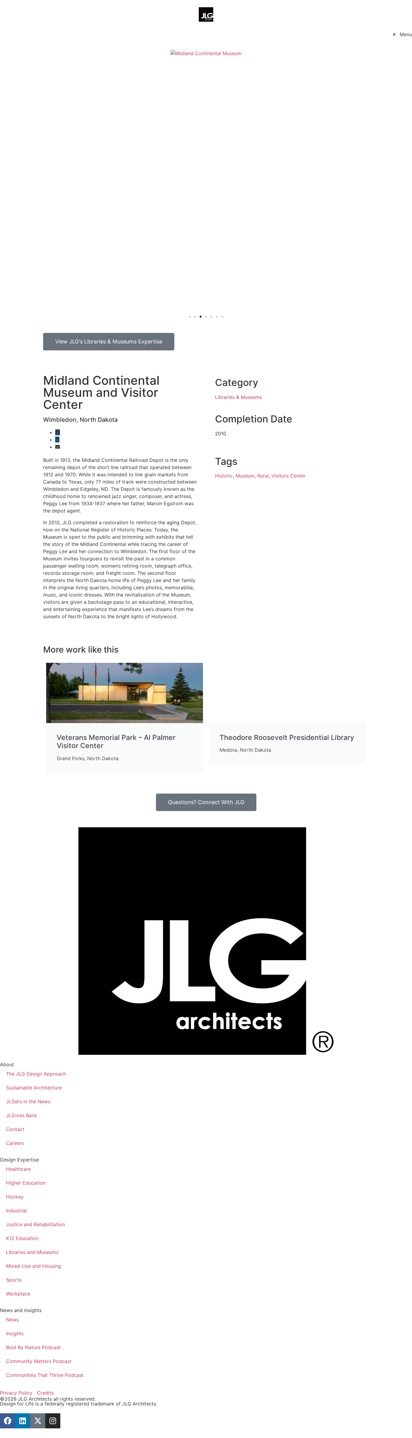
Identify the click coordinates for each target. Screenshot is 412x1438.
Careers (15, 1143)
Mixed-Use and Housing (33, 1266)
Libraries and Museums (32, 1252)
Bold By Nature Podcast (33, 1347)
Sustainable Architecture (34, 1088)
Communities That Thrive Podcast (45, 1375)
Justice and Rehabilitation (35, 1224)
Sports (13, 1280)
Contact (15, 1129)
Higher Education (26, 1183)
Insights (15, 1333)
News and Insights (21, 1310)
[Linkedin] (22, 1420)
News (12, 1320)
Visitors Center (288, 476)
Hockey (15, 1197)
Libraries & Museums (238, 397)
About (7, 1064)
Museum (245, 476)
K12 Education (22, 1238)
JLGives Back (21, 1115)
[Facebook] (7, 1420)
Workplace (18, 1294)
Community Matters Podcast (38, 1361)
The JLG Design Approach (36, 1074)
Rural (263, 476)
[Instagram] (52, 1420)
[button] (402, 34)
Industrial (16, 1211)
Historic (224, 476)
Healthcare (18, 1169)
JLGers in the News (28, 1101)
